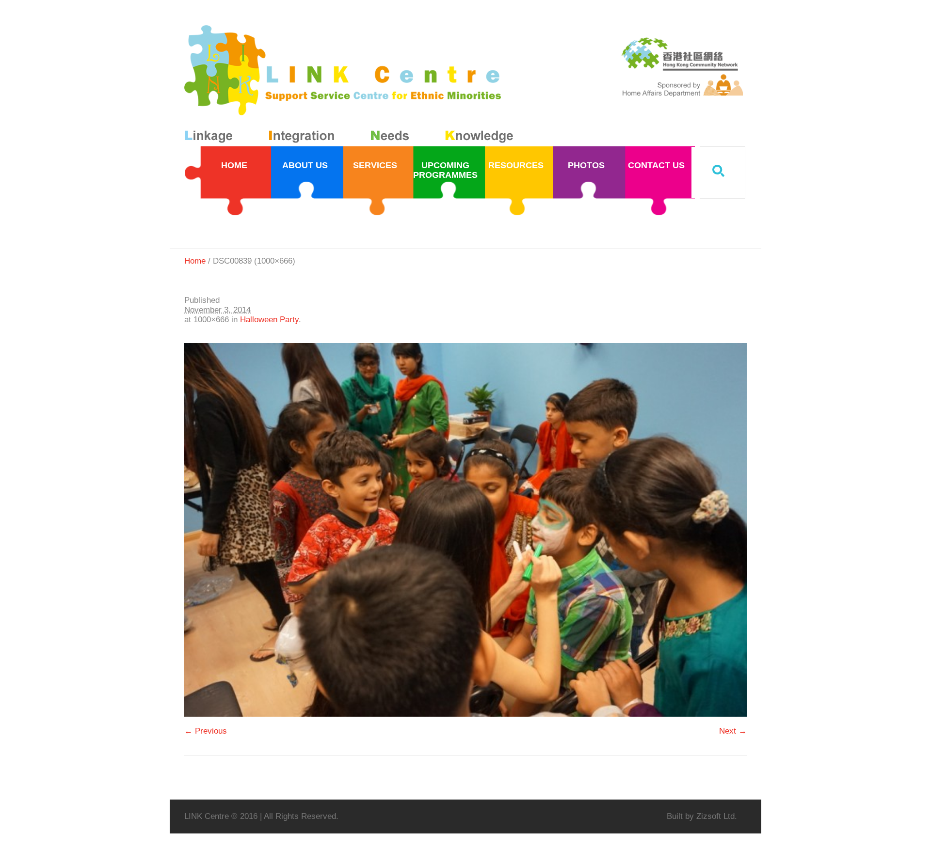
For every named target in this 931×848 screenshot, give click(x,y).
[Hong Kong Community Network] (350, 86)
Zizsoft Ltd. (716, 816)
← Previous (205, 731)
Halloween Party (269, 319)
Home (195, 261)
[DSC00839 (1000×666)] (465, 530)
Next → (733, 731)
